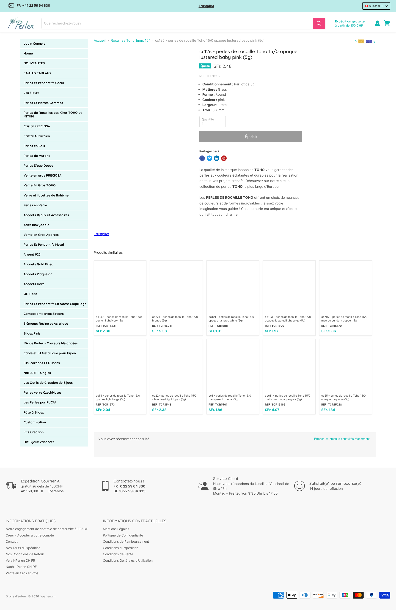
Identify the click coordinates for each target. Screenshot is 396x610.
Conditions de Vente (118, 554)
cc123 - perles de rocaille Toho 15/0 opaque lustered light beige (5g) (288, 318)
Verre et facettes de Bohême (46, 195)
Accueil (100, 40)
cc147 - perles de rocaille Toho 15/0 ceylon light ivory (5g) (119, 318)
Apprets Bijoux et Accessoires (46, 215)
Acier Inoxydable (36, 225)
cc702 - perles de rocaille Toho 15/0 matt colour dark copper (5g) (344, 318)
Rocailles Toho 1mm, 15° (130, 40)
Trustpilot (206, 6)
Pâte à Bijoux (34, 412)
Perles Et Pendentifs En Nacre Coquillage (55, 304)
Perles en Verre (35, 205)
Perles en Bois (34, 146)
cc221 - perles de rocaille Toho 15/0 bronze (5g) (175, 318)
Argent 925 (32, 254)
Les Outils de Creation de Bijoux (48, 383)
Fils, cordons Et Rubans (42, 363)
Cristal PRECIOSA (37, 126)
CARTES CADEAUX (37, 73)
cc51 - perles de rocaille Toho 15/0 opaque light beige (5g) (118, 397)
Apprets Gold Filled (38, 264)
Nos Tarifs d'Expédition (23, 548)
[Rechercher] (319, 23)
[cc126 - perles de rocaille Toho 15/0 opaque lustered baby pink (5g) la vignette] (102, 61)
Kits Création (34, 432)
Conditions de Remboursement (126, 541)
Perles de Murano (37, 156)
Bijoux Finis (32, 333)
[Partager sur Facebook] (202, 158)
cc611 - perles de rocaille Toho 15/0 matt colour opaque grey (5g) (288, 397)
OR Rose (30, 294)
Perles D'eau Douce (38, 165)
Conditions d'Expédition (120, 548)
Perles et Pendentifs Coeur (44, 83)
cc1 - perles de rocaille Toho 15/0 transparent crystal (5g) (230, 397)
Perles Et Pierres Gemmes (43, 103)
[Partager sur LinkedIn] (216, 158)
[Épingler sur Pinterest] (224, 158)
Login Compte (34, 43)
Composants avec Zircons (44, 314)
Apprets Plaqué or (38, 274)
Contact (12, 541)
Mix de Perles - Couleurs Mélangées (51, 343)
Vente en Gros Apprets (41, 235)
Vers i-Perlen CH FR (20, 560)
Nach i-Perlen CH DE (21, 567)
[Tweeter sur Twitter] (209, 158)
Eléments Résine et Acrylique (46, 323)
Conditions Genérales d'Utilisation (128, 560)
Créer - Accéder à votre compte (30, 535)
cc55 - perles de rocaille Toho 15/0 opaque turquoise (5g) (343, 397)
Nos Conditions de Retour (25, 554)
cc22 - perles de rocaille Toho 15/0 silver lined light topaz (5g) (174, 397)
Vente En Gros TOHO (40, 185)
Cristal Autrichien (37, 136)
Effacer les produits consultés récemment (342, 439)
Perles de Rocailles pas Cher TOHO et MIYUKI (53, 114)
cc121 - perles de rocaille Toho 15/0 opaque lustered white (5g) (231, 318)
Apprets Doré (34, 284)
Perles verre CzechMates (42, 392)
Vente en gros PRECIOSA (42, 175)
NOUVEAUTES (34, 63)
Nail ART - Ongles (37, 373)
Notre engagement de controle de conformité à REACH (47, 529)
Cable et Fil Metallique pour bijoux (50, 353)
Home (28, 53)
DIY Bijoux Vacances (39, 442)
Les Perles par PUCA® (40, 402)
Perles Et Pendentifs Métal (44, 244)
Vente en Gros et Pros (22, 573)
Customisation (35, 422)
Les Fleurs (31, 93)
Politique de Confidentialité (123, 535)
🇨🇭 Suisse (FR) (374, 6)
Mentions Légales (116, 529)
